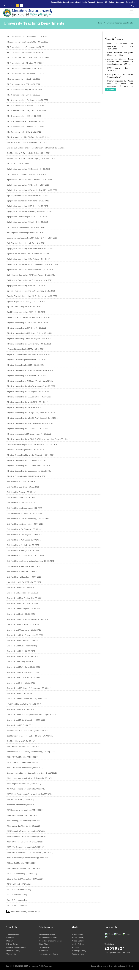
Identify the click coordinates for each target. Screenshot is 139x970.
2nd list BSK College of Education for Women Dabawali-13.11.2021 (35, 148)
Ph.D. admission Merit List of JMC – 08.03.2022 (27, 42)
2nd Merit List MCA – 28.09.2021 (21, 709)
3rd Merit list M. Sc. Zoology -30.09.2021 (24, 513)
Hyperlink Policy (13, 950)
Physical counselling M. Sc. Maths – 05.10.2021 (27, 323)
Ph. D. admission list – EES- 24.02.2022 (24, 116)
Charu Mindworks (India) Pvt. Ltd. (121, 966)
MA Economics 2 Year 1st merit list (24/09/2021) (27, 836)
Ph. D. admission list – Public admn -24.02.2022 (27, 100)
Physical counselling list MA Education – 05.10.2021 (29, 397)
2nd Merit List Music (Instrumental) (22, 646)
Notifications (77, 934)
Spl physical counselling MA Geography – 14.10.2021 (30, 211)
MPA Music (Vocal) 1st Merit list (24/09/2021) (26, 789)
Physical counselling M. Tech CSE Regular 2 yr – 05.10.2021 (34, 444)
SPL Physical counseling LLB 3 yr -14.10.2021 (27, 227)
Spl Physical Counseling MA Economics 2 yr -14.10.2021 (31, 270)
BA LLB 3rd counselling (17, 895)
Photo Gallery (78, 937)
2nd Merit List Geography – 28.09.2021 (24, 630)
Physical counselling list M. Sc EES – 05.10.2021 (28, 402)
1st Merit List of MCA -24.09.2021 (21, 741)
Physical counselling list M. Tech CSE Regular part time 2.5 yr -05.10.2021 (39, 439)
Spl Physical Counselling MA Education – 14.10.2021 (29, 280)
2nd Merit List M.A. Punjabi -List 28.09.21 (24, 598)
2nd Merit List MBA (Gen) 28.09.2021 (23, 672)
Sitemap (100, 2)
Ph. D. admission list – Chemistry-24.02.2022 (26, 121)
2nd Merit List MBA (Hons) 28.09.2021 (23, 667)
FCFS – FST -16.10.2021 (18, 164)
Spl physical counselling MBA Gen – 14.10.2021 (27, 206)
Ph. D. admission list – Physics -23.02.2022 (25, 105)
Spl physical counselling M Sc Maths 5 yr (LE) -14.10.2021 (32, 190)
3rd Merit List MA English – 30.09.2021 (23, 572)
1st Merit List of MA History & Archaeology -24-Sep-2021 (31, 752)
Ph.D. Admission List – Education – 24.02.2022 (27, 74)
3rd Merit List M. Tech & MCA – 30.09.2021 (25, 556)
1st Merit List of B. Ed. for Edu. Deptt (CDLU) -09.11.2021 (31, 158)
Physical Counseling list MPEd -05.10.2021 (26, 349)
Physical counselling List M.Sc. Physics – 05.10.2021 (29, 338)
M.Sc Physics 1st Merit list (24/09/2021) (24, 783)
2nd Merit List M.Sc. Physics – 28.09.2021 (25, 635)
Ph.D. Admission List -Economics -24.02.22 (25, 47)
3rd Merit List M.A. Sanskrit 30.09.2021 (24, 540)
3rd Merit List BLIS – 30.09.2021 (21, 497)
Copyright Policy (79, 950)
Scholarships (44, 947)
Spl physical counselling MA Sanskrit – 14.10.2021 (28, 169)
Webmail (91, 2)
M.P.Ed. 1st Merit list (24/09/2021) (21, 863)
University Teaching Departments (120, 23)
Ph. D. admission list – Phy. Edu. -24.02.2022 (26, 111)
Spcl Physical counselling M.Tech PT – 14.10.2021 (28, 317)
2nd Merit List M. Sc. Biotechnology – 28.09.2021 (28, 619)
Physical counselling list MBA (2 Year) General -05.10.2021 (32, 418)
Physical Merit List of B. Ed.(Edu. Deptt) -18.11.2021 (29, 137)
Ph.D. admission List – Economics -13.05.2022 (27, 36)
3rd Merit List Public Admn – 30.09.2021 (24, 577)
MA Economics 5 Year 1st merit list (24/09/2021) (27, 831)
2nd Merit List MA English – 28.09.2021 (24, 609)
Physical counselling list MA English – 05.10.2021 (28, 391)
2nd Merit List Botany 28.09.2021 (21, 662)
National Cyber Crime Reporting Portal (66, 2)
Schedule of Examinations (50, 941)
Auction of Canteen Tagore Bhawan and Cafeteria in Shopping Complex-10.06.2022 (120, 61)
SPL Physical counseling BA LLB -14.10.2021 (26, 232)
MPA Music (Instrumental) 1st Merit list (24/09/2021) (29, 794)
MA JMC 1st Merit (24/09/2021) (20, 799)
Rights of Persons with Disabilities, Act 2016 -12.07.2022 (120, 46)
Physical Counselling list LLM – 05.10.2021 (25, 365)
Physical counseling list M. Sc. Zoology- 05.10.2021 (29, 434)
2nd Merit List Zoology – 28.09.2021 (22, 593)
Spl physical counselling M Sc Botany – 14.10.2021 (29, 259)
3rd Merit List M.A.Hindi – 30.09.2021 (23, 545)
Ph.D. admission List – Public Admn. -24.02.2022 (28, 58)
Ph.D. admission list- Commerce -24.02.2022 (26, 52)
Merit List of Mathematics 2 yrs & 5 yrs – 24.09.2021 (29, 778)
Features (10, 937)
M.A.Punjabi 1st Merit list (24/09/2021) (23, 826)
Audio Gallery (78, 944)
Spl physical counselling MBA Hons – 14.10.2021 (28, 201)
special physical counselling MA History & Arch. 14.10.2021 (32, 238)
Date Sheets (44, 944)
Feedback (43, 950)
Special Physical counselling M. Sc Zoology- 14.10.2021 (31, 291)
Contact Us (130, 2)
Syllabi (111, 2)
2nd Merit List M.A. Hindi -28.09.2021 (23, 624)
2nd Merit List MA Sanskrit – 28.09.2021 (24, 640)
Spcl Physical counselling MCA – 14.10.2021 (26, 312)
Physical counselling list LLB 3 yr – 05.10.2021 (27, 460)
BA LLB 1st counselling (17, 905)
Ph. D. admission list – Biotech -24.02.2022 (25, 127)
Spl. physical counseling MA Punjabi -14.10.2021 (28, 195)
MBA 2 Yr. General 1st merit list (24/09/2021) (26, 847)
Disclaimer (10, 941)
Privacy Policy (12, 944)
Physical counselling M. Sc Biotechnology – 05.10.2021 (30, 370)
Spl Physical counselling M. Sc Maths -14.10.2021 (28, 254)
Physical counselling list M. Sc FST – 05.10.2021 (28, 428)
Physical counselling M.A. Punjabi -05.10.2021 (27, 375)
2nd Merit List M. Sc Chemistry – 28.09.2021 (26, 720)
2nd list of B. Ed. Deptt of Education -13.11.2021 (27, 142)
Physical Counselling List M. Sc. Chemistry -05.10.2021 (30, 455)
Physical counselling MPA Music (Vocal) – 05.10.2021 (30, 381)
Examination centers (48, 937)
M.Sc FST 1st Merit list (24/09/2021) (22, 757)
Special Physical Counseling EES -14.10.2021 (26, 301)
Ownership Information (16, 947)
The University (12, 934)
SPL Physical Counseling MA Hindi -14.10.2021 (27, 174)
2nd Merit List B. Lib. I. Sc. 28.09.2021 (23, 677)
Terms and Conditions (48, 954)
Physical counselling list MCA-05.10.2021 (24, 407)
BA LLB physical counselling (19, 889)
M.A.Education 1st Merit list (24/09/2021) (24, 868)
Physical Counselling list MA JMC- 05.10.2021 (26, 476)
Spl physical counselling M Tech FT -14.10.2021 (27, 222)
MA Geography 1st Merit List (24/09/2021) (25, 810)
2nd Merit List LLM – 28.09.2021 (21, 651)
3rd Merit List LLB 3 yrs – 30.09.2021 (23, 487)
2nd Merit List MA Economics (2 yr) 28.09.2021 (27, 699)
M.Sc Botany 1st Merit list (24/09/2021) (23, 762)
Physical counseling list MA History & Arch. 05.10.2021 (30, 333)
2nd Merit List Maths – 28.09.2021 (22, 587)
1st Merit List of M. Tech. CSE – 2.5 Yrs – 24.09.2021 (30, 736)
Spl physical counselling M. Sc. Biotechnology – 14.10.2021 (32, 264)
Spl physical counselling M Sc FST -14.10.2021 (27, 285)
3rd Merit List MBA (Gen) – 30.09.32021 (24, 566)
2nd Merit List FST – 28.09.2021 (21, 683)
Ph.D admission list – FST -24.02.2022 (23, 84)
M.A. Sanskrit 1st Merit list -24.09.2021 (23, 746)
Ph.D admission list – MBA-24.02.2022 (23, 79)
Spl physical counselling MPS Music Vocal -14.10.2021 (30, 248)
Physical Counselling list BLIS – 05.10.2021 (25, 450)
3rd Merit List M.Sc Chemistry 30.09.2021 (25, 529)
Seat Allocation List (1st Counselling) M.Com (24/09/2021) (32, 773)
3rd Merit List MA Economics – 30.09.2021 (25, 524)
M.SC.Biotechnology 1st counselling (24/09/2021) (28, 858)
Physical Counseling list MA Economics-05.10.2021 (29, 471)
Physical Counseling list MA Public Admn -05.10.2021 (30, 466)
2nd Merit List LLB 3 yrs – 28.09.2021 (23, 656)
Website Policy (78, 954)
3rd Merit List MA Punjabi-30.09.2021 (23, 550)
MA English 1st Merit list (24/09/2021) (23, 815)
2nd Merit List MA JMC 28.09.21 (21, 693)
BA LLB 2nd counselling (17, 900)
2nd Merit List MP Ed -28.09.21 (20, 725)
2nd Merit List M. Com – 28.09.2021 (22, 603)
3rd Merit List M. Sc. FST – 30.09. (22, 582)
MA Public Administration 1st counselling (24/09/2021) (30, 852)
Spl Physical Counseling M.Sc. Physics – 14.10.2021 (29, 179)
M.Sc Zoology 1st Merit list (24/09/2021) (24, 820)
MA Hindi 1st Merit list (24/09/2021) (22, 805)
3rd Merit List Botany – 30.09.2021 (22, 492)
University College (47, 934)
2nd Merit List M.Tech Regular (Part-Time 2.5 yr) (28, 715)
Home (99, 23)
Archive (75, 947)
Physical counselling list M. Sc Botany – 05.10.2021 (29, 344)
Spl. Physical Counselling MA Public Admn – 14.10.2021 (31, 275)
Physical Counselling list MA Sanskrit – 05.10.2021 (28, 354)
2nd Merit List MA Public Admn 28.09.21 (25, 704)
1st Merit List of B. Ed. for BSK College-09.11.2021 (28, 153)
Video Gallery (78, 941)
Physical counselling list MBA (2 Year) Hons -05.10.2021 (31, 413)
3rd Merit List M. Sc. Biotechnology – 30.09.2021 (28, 519)
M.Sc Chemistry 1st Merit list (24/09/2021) (25, 768)
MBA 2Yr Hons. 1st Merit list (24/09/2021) (25, 842)
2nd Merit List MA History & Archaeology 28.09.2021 (29, 688)
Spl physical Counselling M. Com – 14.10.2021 (27, 217)
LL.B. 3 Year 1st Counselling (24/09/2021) (25, 879)
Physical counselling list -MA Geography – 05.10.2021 (30, 423)
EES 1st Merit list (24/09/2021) (20, 884)
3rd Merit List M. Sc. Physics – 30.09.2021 (25, 534)
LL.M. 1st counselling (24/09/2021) (22, 873)
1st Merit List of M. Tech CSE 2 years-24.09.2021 (28, 730)
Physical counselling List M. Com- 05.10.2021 (26, 328)
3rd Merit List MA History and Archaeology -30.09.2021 (30, 561)
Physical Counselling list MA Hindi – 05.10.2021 (27, 360)
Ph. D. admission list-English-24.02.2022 (24, 89)
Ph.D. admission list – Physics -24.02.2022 (25, 63)
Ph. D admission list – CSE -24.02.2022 (24, 132)
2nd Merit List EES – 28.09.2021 (21, 614)
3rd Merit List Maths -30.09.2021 (21, 503)
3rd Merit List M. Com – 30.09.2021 (22, 481)
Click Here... (110, 90)
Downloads (120, 2)
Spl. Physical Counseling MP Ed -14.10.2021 (26, 243)
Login (85, 2)
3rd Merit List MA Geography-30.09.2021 (24, 508)
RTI (106, 2)
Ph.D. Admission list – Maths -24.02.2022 (24, 68)
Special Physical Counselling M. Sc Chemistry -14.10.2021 (32, 296)
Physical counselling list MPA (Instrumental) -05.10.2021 (31, 386)
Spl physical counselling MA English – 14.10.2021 (28, 185)
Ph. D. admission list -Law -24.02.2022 (23, 95)
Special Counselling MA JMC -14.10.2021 (25, 307)
